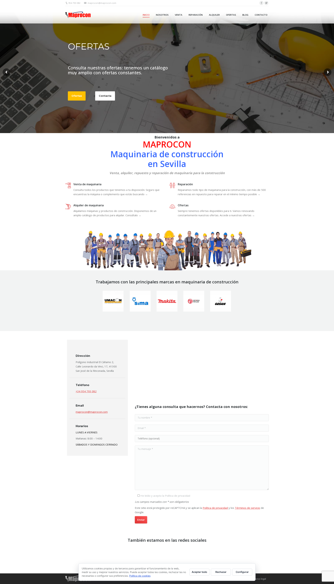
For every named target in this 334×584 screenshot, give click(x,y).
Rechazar (220, 571)
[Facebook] (261, 3)
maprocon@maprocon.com (102, 3)
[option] (113, 301)
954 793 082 (74, 3)
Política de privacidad (215, 508)
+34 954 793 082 (86, 391)
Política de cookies (139, 575)
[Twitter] (266, 3)
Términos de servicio (247, 508)
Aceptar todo (199, 571)
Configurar (242, 571)
